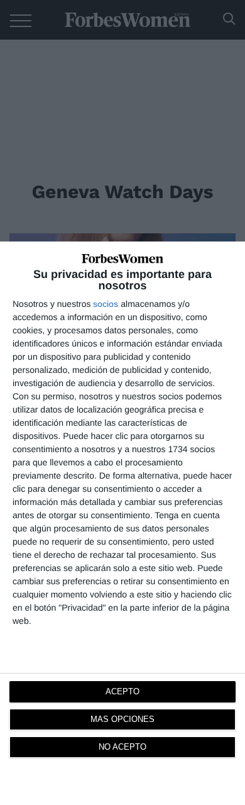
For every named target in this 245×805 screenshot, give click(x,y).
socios (105, 303)
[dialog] (122, 523)
